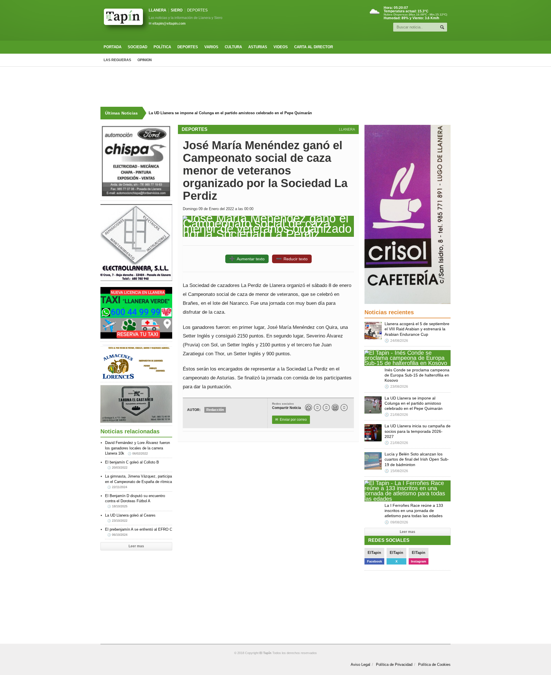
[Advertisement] (275, 86)
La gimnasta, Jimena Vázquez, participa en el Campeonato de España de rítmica (138, 481)
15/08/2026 (396, 471)
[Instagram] (335, 407)
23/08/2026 (396, 387)
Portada (112, 47)
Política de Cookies (434, 664)
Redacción (215, 410)
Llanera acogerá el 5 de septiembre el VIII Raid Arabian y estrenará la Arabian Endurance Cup (417, 328)
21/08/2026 (396, 415)
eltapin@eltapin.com (169, 24)
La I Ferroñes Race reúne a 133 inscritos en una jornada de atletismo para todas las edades (414, 510)
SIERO (177, 10)
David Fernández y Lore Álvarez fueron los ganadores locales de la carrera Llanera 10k (137, 448)
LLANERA (157, 10)
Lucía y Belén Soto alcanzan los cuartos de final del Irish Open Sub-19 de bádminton (417, 459)
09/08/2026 (396, 522)
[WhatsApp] (308, 407)
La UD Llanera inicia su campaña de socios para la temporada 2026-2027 (418, 431)
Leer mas (136, 546)
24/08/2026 (396, 341)
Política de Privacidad (394, 664)
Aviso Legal (360, 664)
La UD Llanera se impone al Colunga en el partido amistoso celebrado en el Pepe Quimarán (230, 113)
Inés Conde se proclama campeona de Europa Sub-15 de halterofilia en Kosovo (417, 375)
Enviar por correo (291, 420)
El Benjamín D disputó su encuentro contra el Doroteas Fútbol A (135, 501)
